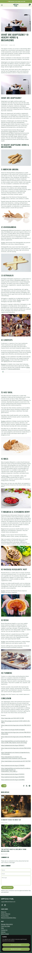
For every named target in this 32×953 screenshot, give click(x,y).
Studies (3, 242)
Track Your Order (5, 926)
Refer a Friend (5, 934)
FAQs (2, 928)
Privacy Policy (5, 915)
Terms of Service (5, 913)
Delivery (3, 932)
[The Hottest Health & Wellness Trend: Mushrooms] (16, 836)
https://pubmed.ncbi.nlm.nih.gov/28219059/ (13, 777)
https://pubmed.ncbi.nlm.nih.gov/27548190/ (13, 765)
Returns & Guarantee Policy (8, 917)
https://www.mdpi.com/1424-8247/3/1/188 (12, 718)
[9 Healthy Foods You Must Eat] (16, 806)
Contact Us (4, 930)
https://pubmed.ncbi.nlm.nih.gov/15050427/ (13, 745)
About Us (3, 911)
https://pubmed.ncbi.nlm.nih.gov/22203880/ (13, 779)
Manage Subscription (7, 924)
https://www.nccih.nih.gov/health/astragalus (13, 729)
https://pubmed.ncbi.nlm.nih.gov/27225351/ (12, 774)
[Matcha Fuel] (16, 5)
